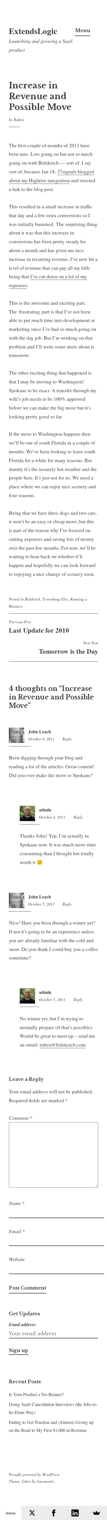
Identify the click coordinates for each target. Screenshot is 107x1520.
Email (17, 1231)
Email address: (23, 1324)
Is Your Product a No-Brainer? (36, 1394)
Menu (82, 30)
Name (17, 1203)
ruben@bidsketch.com (63, 1044)
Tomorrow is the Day (68, 648)
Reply (67, 739)
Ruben (19, 119)
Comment (20, 1117)
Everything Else (55, 599)
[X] (32, 1513)
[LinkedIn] (75, 1513)
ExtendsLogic (33, 31)
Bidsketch (32, 599)
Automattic (45, 1481)
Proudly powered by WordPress (34, 1474)
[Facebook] (53, 1513)
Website (17, 1259)
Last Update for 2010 (39, 627)
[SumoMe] (96, 1513)
